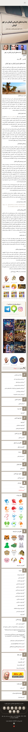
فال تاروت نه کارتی (20, 599)
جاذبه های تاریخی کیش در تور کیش (14, 23)
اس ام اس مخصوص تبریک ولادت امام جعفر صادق (14, 388)
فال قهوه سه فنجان (20, 425)
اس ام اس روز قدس (20, 391)
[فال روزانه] (8, 325)
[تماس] (8, 708)
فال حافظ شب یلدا (20, 665)
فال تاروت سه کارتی (20, 587)
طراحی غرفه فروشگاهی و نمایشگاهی (17, 646)
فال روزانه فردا (21, 697)
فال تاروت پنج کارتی (20, 593)
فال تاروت (22, 614)
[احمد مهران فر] (22, 48)
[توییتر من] (4, 708)
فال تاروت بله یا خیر (20, 611)
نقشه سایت (8, 721)
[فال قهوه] (20, 336)
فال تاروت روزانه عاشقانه (19, 608)
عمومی (18, 368)
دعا (23, 459)
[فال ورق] (8, 348)
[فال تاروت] (20, 325)
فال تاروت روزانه (20, 575)
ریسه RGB (22, 487)
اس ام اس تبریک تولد (20, 382)
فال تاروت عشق (21, 605)
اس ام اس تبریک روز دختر (19, 379)
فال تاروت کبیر (21, 578)
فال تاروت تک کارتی (20, 584)
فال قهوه (22, 422)
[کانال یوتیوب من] (14, 711)
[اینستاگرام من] (12, 708)
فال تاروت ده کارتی (20, 602)
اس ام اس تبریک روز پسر (19, 385)
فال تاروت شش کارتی (19, 596)
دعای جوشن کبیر (20, 456)
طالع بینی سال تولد (20, 565)
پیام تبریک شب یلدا (20, 668)
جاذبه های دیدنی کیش (11, 116)
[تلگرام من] (19, 708)
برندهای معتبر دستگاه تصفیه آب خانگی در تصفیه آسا (13, 627)
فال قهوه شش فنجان (20, 428)
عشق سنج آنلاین (21, 478)
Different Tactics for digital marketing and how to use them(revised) (15, 630)
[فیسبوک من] (15, 708)
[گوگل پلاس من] (17, 711)
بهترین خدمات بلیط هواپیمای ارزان (17, 643)
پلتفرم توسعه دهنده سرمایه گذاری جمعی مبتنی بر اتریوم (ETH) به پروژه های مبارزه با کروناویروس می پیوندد (14, 635)
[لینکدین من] (10, 711)
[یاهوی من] (23, 708)
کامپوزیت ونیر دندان (20, 624)
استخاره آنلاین (21, 404)
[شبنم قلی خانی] (6, 48)
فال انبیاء (22, 413)
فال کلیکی (22, 468)
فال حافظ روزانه (21, 662)
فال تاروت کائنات (20, 581)
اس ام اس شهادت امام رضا (19, 394)
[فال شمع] (8, 336)
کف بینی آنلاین (21, 438)
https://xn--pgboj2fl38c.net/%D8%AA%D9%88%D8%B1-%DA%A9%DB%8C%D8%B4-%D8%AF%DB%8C (14, 206)
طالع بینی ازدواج (21, 447)
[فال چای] (20, 348)
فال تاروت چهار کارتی (20, 590)
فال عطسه (22, 688)
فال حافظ (22, 659)
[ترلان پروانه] (14, 48)
